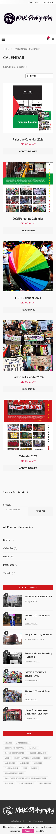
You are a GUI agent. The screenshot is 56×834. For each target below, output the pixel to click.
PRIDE (25, 768)
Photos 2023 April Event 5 (38, 617)
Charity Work (34, 2)
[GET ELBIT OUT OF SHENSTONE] (12, 677)
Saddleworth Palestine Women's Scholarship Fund (25, 778)
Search (7, 505)
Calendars (33, 748)
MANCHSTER (24, 763)
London (47, 758)
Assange (8, 743)
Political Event (11, 768)
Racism (34, 768)
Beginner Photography (14, 748)
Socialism (9, 783)
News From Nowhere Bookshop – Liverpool (36, 712)
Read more (28, 230)
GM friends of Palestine (14, 753)
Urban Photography (25, 783)
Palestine (38, 763)
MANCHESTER (10, 763)
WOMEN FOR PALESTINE (38, 596)
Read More (41, 831)
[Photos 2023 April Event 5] (12, 620)
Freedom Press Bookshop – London (38, 655)
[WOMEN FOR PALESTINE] (12, 601)
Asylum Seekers (22, 743)
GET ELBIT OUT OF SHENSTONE (35, 674)
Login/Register (49, 2)
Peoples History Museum (38, 634)
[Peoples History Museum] (12, 639)
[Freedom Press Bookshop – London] (12, 658)
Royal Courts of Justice (14, 773)
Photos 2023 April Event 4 (38, 693)
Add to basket (28, 151)
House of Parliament (37, 753)
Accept (28, 830)
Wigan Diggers (45, 783)
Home (6, 49)
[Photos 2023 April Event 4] (12, 696)
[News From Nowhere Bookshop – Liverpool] (12, 715)
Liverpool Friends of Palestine (27, 758)
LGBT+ (7, 758)
